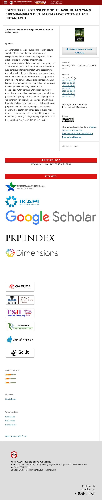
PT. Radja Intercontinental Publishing (80, 51)
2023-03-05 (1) (68, 96)
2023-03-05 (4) (68, 91)
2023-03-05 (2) (68, 93)
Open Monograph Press (16, 436)
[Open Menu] (5, 2)
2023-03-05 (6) (68, 85)
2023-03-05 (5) (68, 88)
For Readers (10, 417)
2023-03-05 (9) (68, 80)
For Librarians (10, 425)
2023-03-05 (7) (68, 83)
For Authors (10, 421)
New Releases (10, 399)
